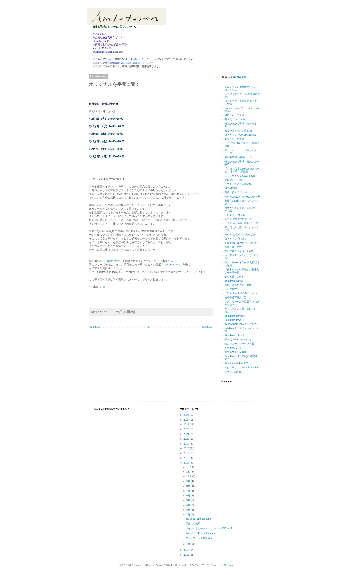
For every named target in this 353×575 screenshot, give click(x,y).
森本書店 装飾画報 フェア (239, 157)
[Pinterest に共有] (133, 312)
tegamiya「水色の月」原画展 (241, 242)
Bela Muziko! (238, 76)
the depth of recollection (199, 518)
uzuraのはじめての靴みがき (240, 234)
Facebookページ (140, 62)
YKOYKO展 (231, 188)
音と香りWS (231, 289)
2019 (186, 443)
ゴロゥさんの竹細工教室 (238, 285)
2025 (186, 414)
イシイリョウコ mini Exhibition (242, 367)
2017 (186, 453)
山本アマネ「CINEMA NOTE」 (241, 134)
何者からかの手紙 (234, 115)
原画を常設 (113, 260)
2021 (186, 434)
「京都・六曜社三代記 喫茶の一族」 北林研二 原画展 (242, 170)
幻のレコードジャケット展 (239, 343)
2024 (186, 419)
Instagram (124, 62)
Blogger (228, 565)
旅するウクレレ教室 (236, 352)
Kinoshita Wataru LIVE (237, 363)
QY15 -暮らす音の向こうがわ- (241, 293)
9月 (188, 481)
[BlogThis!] (121, 312)
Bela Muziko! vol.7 (235, 280)
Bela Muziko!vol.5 (234, 320)
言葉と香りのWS (234, 247)
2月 (188, 514)
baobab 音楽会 (233, 371)
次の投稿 (95, 327)
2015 (186, 462)
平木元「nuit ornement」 (238, 339)
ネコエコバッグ (233, 348)
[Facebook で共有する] (129, 312)
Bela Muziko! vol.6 (235, 315)
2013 (186, 554)
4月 (188, 505)
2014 (186, 549)
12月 (189, 467)
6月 (188, 495)
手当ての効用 (193, 523)
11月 (189, 471)
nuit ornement (172, 264)
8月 (188, 486)
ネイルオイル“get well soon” (240, 175)
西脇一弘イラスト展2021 (238, 130)
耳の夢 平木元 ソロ (235, 214)
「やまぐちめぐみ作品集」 (239, 184)
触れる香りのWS (234, 276)
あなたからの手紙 (234, 139)
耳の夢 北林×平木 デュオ (238, 219)
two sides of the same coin (200, 533)
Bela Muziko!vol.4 (234, 335)
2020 (186, 438)
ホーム (151, 327)
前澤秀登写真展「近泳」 (238, 297)
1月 (188, 544)
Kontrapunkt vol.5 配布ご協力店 (242, 324)
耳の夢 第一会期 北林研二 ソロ (241, 223)
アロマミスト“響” (234, 179)
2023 (186, 424)
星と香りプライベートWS (239, 251)
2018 (186, 448)
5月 (188, 500)
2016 (186, 458)
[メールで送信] (117, 312)
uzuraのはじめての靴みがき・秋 (242, 196)
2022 (186, 429)
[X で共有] (125, 312)
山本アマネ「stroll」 (236, 238)
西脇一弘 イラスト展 (236, 192)
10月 (189, 476)
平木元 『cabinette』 (236, 119)
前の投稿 (207, 327)
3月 (188, 509)
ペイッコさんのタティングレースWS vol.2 (209, 528)
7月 (188, 490)
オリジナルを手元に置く (199, 537)
